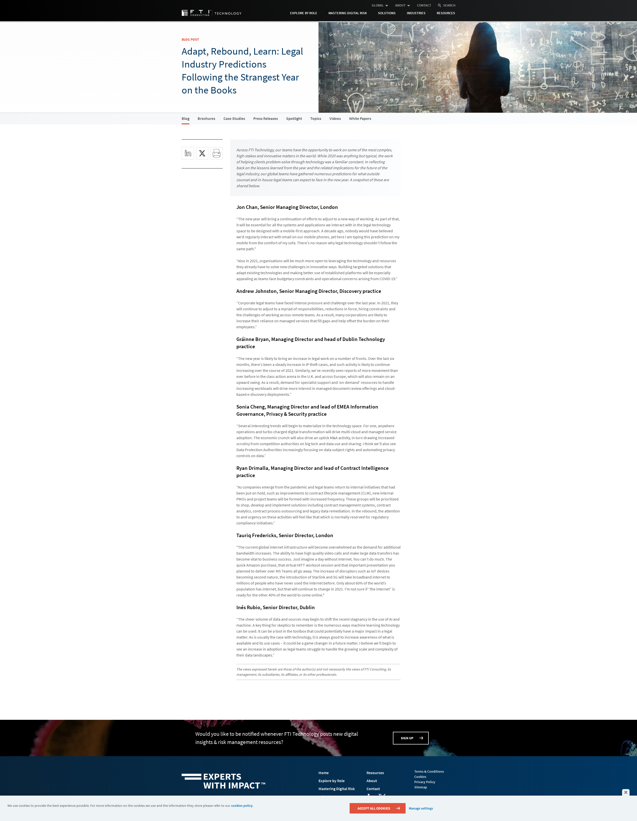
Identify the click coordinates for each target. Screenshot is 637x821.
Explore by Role (303, 13)
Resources (446, 13)
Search (449, 5)
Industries (416, 13)
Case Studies (234, 118)
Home (323, 772)
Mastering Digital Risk (347, 13)
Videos (335, 118)
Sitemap (420, 787)
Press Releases (265, 118)
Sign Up (407, 738)
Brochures (206, 118)
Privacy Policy (424, 782)
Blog (185, 118)
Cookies (420, 776)
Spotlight (294, 118)
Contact (424, 5)
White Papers (360, 118)
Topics (315, 118)
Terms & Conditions (429, 771)
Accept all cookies (374, 808)
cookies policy (242, 805)
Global (378, 5)
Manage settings (421, 808)
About (400, 5)
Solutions (387, 13)
